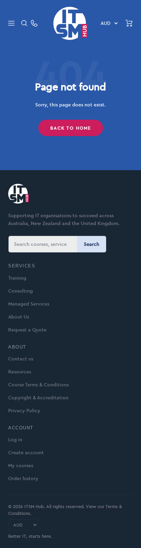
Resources (19, 372)
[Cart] (129, 23)
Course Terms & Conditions (38, 385)
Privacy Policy (24, 411)
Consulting (20, 291)
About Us (18, 317)
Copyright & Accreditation (38, 398)
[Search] (24, 23)
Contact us (20, 359)
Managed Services (28, 304)
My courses (20, 465)
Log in (15, 439)
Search (91, 244)
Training (17, 278)
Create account (26, 452)
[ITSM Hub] (18, 194)
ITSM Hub (33, 506)
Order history (23, 478)
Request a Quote (27, 330)
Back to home (70, 128)
